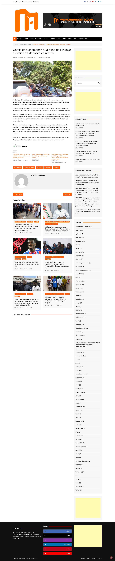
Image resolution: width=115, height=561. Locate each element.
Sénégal (57, 167)
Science (77, 457)
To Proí (77, 479)
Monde (70, 38)
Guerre (40, 167)
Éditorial (77, 295)
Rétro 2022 (78, 443)
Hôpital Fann (79, 335)
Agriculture (78, 234)
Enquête (77, 306)
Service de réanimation (81, 461)
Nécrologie (78, 399)
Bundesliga (78, 252)
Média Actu (16, 538)
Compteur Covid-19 (27, 2)
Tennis (77, 475)
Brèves (77, 248)
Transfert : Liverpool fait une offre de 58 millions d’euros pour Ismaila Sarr (27, 264)
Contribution (78, 266)
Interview (77, 359)
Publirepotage (79, 428)
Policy (88, 558)
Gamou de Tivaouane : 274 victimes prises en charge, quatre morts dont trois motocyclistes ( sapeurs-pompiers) (87, 133)
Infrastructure (79, 352)
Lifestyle (77, 370)
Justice (77, 366)
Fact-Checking (79, 313)
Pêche (77, 414)
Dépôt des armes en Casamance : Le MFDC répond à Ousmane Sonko (41, 156)
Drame (77, 288)
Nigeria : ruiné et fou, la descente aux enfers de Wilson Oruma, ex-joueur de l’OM (87, 182)
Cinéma (77, 259)
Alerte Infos (78, 237)
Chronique (78, 255)
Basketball (78, 241)
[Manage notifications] (111, 557)
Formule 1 (78, 332)
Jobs (74, 38)
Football (29, 257)
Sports (31, 38)
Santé (77, 454)
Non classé (78, 406)
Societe (46, 38)
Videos (26, 38)
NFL (76, 403)
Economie (78, 292)
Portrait (77, 425)
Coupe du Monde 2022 (81, 270)
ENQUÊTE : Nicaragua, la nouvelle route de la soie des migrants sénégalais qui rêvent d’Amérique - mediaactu (87, 200)
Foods (77, 321)
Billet (76, 245)
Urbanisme (78, 486)
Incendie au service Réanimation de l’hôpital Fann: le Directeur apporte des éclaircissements (87, 344)
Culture (77, 277)
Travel (77, 482)
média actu (30, 221)
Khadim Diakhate (18, 57)
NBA (76, 395)
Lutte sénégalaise (80, 374)
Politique (19, 38)
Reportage (78, 439)
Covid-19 (78, 273)
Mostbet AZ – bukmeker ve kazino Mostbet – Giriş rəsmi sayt (87, 124)
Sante (58, 38)
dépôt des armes (29, 167)
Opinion (77, 410)
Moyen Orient (79, 392)
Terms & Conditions (97, 558)
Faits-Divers (38, 38)
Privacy (83, 558)
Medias (77, 381)
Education (78, 299)
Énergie (77, 302)
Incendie (77, 339)
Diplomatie (78, 284)
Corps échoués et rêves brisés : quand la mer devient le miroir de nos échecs (87, 211)
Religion (52, 38)
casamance (18, 167)
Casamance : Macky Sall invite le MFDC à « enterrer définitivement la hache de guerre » (21, 156)
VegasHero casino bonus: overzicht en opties (88, 159)
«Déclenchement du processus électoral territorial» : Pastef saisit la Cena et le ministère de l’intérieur (57, 229)
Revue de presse (80, 446)
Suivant (66, 194)
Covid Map (36, 2)
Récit (76, 432)
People (77, 417)
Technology (78, 472)
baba (17, 233)
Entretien (77, 310)
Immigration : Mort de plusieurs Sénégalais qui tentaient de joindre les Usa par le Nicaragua (88, 204)
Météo (77, 385)
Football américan (80, 328)
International (78, 356)
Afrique (64, 38)
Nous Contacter (17, 2)
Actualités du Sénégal (44, 57)
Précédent (19, 194)
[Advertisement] (88, 60)
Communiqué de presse (63, 221)
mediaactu (48, 167)
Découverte (78, 281)
